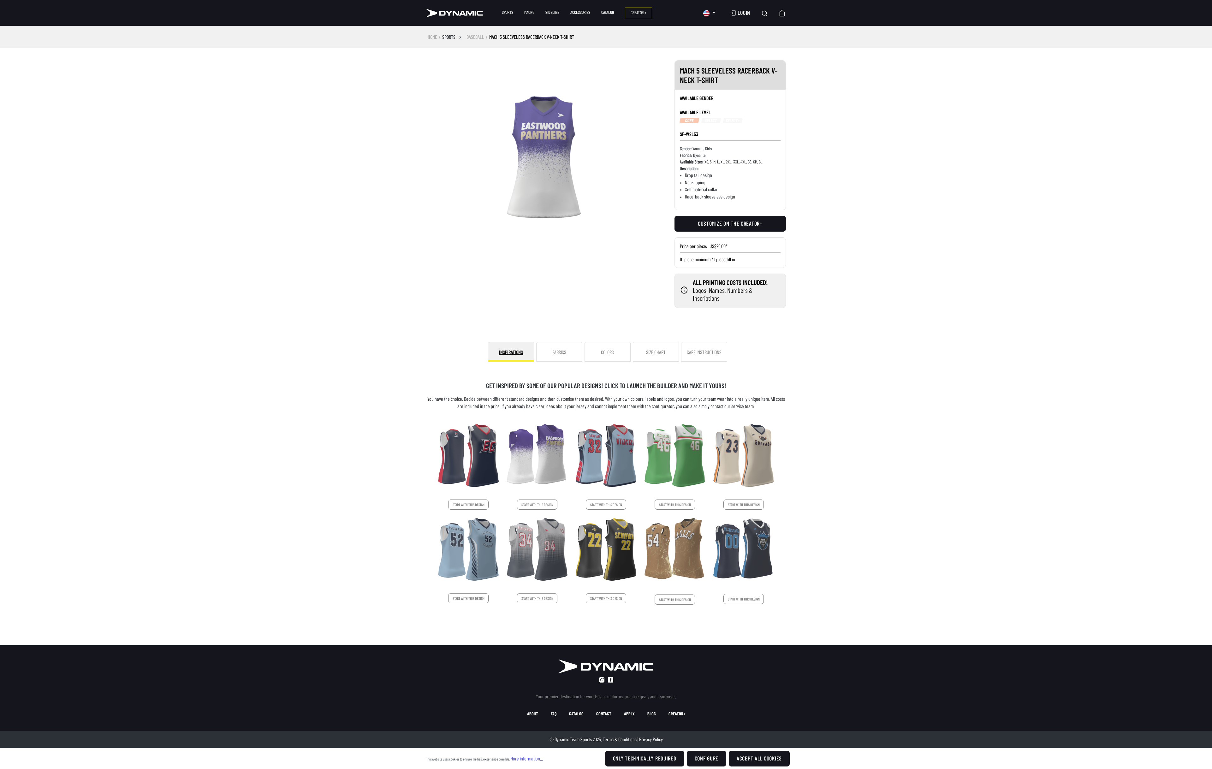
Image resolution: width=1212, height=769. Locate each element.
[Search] (764, 13)
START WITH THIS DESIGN (468, 504)
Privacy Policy (651, 739)
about (532, 713)
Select (710, 120)
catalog (576, 713)
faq (553, 713)
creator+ (676, 713)
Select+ (732, 120)
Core (689, 120)
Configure (706, 758)
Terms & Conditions (620, 739)
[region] (544, 157)
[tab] (511, 352)
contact (603, 713)
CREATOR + (638, 12)
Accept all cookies (759, 758)
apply (629, 713)
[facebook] (610, 680)
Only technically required (644, 758)
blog (651, 713)
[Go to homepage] (454, 13)
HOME (432, 37)
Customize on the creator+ (730, 223)
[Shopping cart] (782, 13)
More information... (526, 758)
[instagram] (601, 680)
